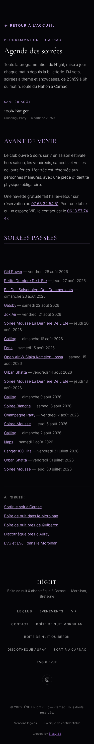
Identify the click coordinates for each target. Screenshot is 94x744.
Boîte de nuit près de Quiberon (31, 525)
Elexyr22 (55, 733)
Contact (20, 624)
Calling (10, 338)
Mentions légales (25, 723)
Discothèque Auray (27, 649)
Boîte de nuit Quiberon (47, 637)
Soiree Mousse (17, 423)
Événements (51, 611)
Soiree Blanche (17, 406)
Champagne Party (19, 415)
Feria (8, 347)
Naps (8, 442)
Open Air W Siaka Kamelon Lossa (33, 357)
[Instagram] (47, 680)
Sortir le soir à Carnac (23, 506)
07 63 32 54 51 (44, 203)
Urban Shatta (15, 372)
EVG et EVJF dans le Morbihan (30, 543)
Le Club (24, 611)
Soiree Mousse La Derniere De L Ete (36, 323)
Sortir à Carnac (70, 649)
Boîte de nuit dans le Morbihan (31, 516)
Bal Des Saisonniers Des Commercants (38, 289)
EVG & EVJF (47, 662)
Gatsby (10, 305)
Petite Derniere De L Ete (25, 280)
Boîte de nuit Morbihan (59, 624)
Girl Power (13, 271)
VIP (74, 611)
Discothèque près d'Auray (26, 534)
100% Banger (16, 110)
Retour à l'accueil (32, 25)
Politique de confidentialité (62, 723)
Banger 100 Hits (18, 451)
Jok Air (10, 314)
